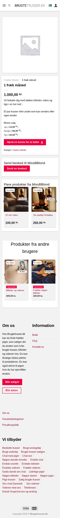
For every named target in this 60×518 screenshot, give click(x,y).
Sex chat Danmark (12, 483)
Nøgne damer (29, 475)
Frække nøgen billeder (40, 291)
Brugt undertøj (10, 451)
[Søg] (9, 5)
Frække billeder (11, 80)
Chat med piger (10, 456)
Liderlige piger (37, 471)
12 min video (11, 215)
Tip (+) (11, 135)
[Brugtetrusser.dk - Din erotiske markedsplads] (30, 5)
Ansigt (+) (12, 131)
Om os (5, 413)
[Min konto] (56, 5)
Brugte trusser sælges (33, 451)
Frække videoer (31, 467)
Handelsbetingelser (13, 419)
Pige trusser (8, 479)
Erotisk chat (36, 459)
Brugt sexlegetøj (32, 448)
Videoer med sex (11, 487)
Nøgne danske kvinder (14, 459)
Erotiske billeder (30, 463)
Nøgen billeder (10, 475)
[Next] (56, 208)
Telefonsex (30, 487)
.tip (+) (11, 127)
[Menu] (4, 5)
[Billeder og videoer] (16, 272)
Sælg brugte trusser (29, 479)
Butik (35, 335)
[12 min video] (16, 199)
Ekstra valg (10, 123)
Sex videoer (32, 483)
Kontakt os (38, 347)
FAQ (34, 341)
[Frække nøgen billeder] (43, 272)
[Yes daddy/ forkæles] (44, 199)
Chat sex (27, 456)
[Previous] (3, 208)
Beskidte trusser (11, 448)
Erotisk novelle (10, 463)
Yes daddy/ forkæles (43, 215)
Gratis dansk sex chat (14, 471)
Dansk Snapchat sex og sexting (19, 491)
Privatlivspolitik (10, 425)
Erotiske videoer (11, 467)
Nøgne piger (47, 475)
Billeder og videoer (15, 290)
